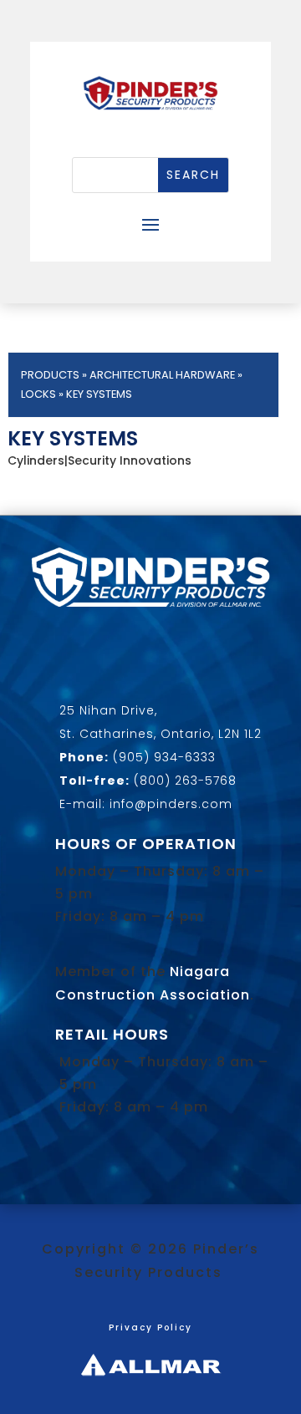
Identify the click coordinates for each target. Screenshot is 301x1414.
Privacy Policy (150, 1327)
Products (50, 375)
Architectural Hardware (162, 375)
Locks (38, 394)
